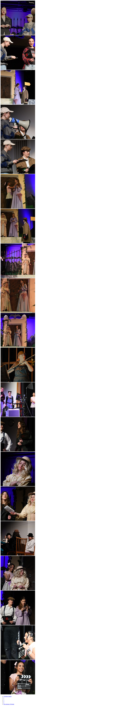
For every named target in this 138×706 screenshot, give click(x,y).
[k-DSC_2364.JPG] (18, 555)
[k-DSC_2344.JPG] (18, 208)
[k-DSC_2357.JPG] (18, 451)
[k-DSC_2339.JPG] (18, 69)
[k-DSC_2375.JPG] (18, 694)
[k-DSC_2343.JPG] (18, 173)
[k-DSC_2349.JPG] (18, 277)
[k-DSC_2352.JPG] (18, 381)
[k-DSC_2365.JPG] (18, 589)
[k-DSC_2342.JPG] (18, 138)
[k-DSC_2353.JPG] (18, 416)
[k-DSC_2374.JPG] (18, 659)
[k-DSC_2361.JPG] (18, 485)
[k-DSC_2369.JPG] (18, 624)
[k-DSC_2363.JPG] (18, 520)
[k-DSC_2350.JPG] (18, 312)
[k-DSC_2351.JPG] (18, 347)
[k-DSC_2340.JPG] (18, 104)
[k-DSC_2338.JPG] (18, 34)
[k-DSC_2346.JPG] (18, 242)
